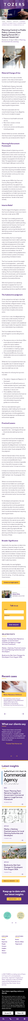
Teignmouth (18, 944)
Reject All (20, 1013)
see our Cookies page (16, 1005)
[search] (3, 1019)
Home (3, 21)
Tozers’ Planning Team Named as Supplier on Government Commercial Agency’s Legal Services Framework (13, 641)
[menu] (24, 1019)
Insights (9, 21)
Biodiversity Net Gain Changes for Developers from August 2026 (13, 656)
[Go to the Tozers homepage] (14, 4)
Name (5, 609)
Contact (4, 952)
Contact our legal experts (11, 582)
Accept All (8, 1013)
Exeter (17, 939)
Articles (15, 21)
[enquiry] (17, 1019)
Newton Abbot (19, 941)
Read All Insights (9, 880)
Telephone (6, 615)
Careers (4, 946)
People (4, 944)
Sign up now (13, 899)
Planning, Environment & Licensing (14, 40)
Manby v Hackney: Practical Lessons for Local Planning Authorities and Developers (14, 649)
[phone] (10, 1019)
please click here (6, 1008)
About (3, 950)
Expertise (4, 941)
